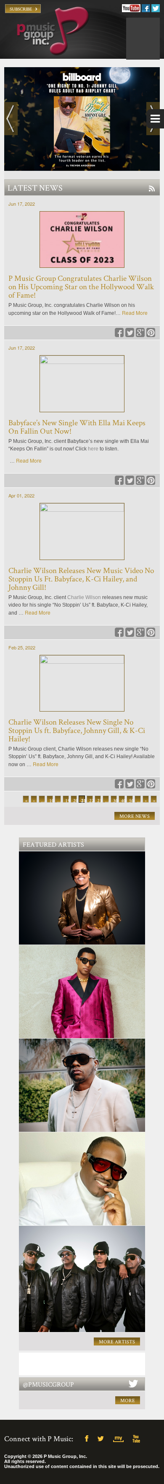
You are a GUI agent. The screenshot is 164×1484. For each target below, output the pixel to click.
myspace (120, 1439)
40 (123, 800)
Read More (135, 312)
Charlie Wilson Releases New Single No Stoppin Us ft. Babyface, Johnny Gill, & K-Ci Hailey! (76, 730)
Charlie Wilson (84, 597)
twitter (103, 1439)
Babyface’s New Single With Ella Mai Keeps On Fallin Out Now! (76, 426)
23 (99, 800)
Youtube (131, 8)
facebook (86, 1439)
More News (134, 816)
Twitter (155, 8)
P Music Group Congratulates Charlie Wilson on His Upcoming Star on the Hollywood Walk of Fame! (81, 286)
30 (115, 800)
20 (75, 800)
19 (67, 800)
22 (91, 800)
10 (51, 800)
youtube (137, 1439)
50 (131, 800)
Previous (11, 118)
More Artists (117, 1341)
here (93, 449)
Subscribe (21, 9)
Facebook (146, 8)
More (127, 1400)
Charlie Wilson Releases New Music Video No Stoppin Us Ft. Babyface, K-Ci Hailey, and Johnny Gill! (81, 578)
